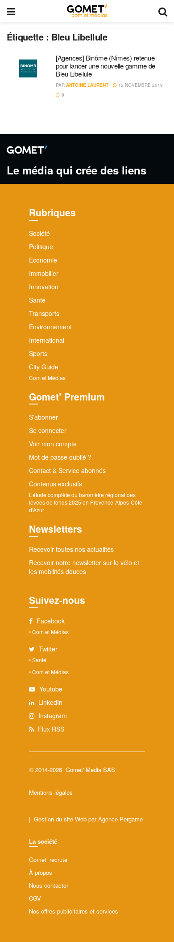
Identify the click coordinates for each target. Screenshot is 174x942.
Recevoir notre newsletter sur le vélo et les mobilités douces (84, 567)
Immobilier (43, 273)
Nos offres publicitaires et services (73, 911)
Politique (41, 246)
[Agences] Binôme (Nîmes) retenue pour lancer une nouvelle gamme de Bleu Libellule (105, 65)
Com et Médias (47, 377)
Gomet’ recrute (48, 859)
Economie (43, 259)
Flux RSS (50, 728)
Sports (38, 353)
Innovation (43, 286)
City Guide (43, 366)
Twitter (47, 648)
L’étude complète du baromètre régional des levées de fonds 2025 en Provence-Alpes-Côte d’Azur (85, 502)
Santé (37, 299)
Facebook (50, 620)
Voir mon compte (53, 443)
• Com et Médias (49, 631)
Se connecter (47, 430)
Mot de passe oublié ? (60, 457)
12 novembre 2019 (140, 85)
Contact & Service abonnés (67, 470)
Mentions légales (51, 792)
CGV (35, 898)
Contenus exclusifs (55, 483)
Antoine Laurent (87, 85)
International (46, 340)
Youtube (49, 688)
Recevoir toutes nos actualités (71, 549)
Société (39, 233)
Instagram (52, 715)
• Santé (37, 659)
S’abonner (43, 416)
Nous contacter (48, 885)
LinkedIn (49, 702)
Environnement (50, 326)
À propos (40, 872)
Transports (44, 313)
